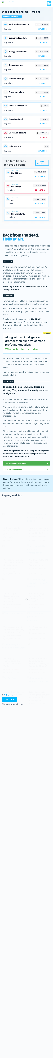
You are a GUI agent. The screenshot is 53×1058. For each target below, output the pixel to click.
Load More (9, 699)
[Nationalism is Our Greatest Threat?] (14, 518)
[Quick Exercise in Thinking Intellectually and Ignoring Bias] (39, 683)
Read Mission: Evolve (26, 469)
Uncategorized (36, 701)
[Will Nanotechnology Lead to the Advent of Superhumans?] (14, 550)
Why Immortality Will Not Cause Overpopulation (38, 562)
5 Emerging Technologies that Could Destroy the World (12, 662)
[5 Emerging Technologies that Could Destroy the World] (14, 649)
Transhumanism (11, 568)
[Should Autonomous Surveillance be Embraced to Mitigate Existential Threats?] (39, 649)
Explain (8, 29)
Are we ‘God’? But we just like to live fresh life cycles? (13, 694)
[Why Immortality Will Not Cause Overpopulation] (39, 550)
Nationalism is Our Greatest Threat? (12, 529)
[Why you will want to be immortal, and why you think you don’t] (14, 618)
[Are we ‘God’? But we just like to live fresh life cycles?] (14, 683)
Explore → (42, 29)
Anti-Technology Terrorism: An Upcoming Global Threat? (37, 597)
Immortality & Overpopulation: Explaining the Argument (11, 597)
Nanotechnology (9, 571)
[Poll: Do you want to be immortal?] (39, 618)
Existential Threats (12, 534)
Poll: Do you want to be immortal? (38, 628)
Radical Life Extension (38, 537)
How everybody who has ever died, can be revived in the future (39, 530)
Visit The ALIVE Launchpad (26, 463)
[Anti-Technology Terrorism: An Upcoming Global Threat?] (39, 584)
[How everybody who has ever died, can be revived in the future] (39, 518)
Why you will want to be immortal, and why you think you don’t (13, 630)
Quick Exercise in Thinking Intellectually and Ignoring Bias (39, 694)
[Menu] (49, 3)
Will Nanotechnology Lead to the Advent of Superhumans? (13, 562)
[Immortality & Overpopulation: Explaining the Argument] (14, 584)
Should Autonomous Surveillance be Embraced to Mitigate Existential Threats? (39, 662)
